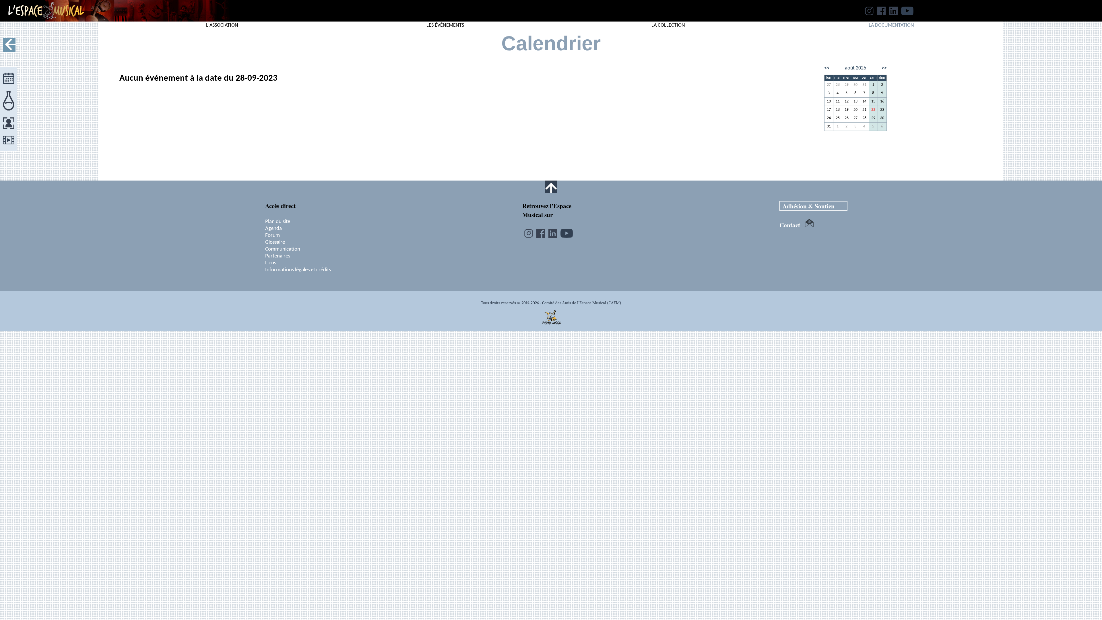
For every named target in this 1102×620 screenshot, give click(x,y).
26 (847, 118)
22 (873, 110)
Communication (282, 249)
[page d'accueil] (42, 20)
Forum (272, 235)
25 (838, 118)
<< (826, 68)
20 (855, 110)
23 (882, 110)
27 (829, 85)
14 (864, 101)
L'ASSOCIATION (222, 25)
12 (847, 101)
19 (847, 110)
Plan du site (277, 221)
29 (847, 85)
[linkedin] (893, 13)
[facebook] (881, 13)
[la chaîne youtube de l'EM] (907, 13)
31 (864, 85)
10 (829, 101)
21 (864, 110)
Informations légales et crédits (298, 270)
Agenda (273, 228)
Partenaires (277, 256)
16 (882, 101)
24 (829, 118)
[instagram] (869, 13)
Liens (270, 263)
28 (838, 85)
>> (884, 68)
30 (855, 85)
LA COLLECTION (668, 25)
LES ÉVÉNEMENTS (445, 25)
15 (873, 101)
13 (855, 101)
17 (829, 110)
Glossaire (275, 242)
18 (838, 110)
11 (838, 101)
